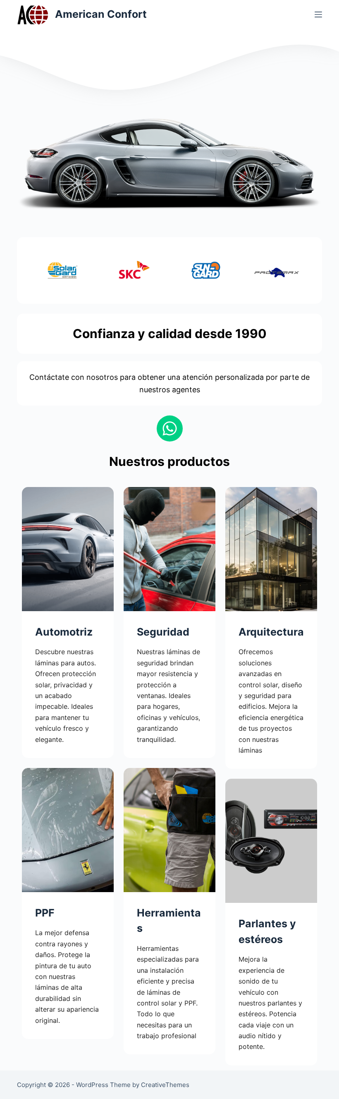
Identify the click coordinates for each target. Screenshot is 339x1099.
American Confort (101, 14)
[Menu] (318, 14)
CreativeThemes (165, 1085)
